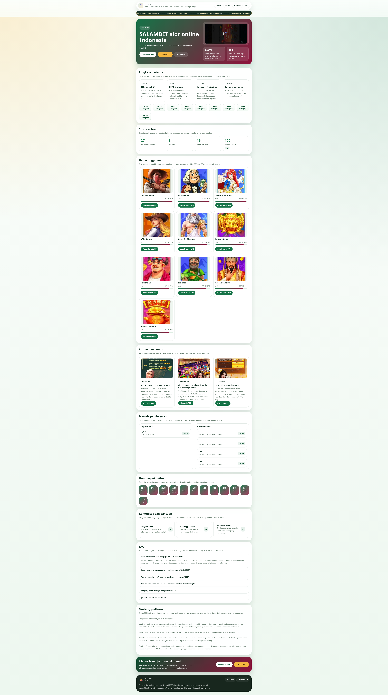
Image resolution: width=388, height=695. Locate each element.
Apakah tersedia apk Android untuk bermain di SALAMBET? (165, 577)
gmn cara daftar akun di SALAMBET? (155, 597)
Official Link (181, 54)
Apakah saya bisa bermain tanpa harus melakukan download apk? (168, 584)
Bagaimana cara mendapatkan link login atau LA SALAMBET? (166, 570)
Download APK (148, 54)
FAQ (246, 6)
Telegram (230, 680)
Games (218, 6)
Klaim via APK (148, 403)
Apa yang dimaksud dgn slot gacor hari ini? (158, 591)
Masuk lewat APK (149, 205)
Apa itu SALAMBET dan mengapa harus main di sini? (162, 556)
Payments (237, 6)
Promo (227, 6)
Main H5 (165, 54)
